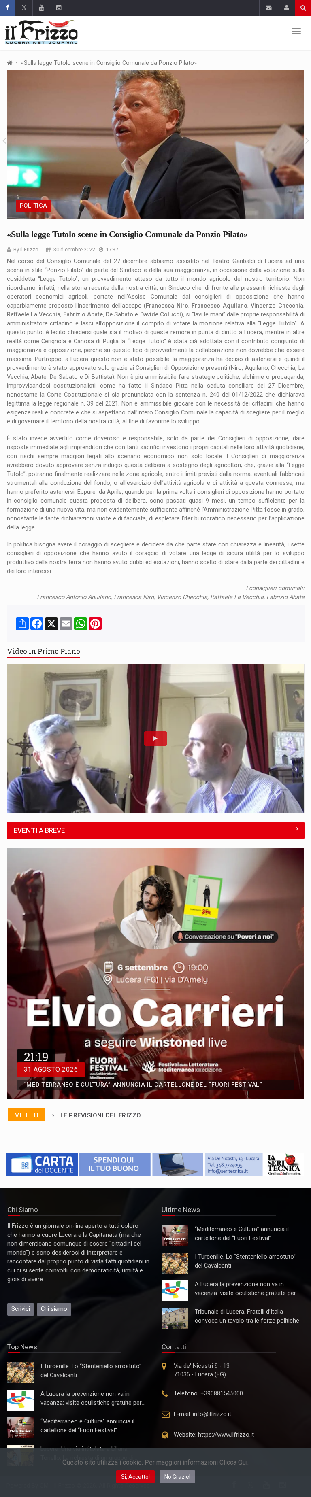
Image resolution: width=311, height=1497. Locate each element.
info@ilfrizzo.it (212, 1414)
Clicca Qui (233, 1462)
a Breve (39, 830)
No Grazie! (177, 1477)
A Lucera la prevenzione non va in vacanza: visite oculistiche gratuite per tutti (245, 1293)
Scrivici (20, 1309)
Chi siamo (54, 1309)
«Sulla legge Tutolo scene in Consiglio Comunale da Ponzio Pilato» (109, 62)
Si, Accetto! (135, 1477)
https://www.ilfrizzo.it (226, 1434)
